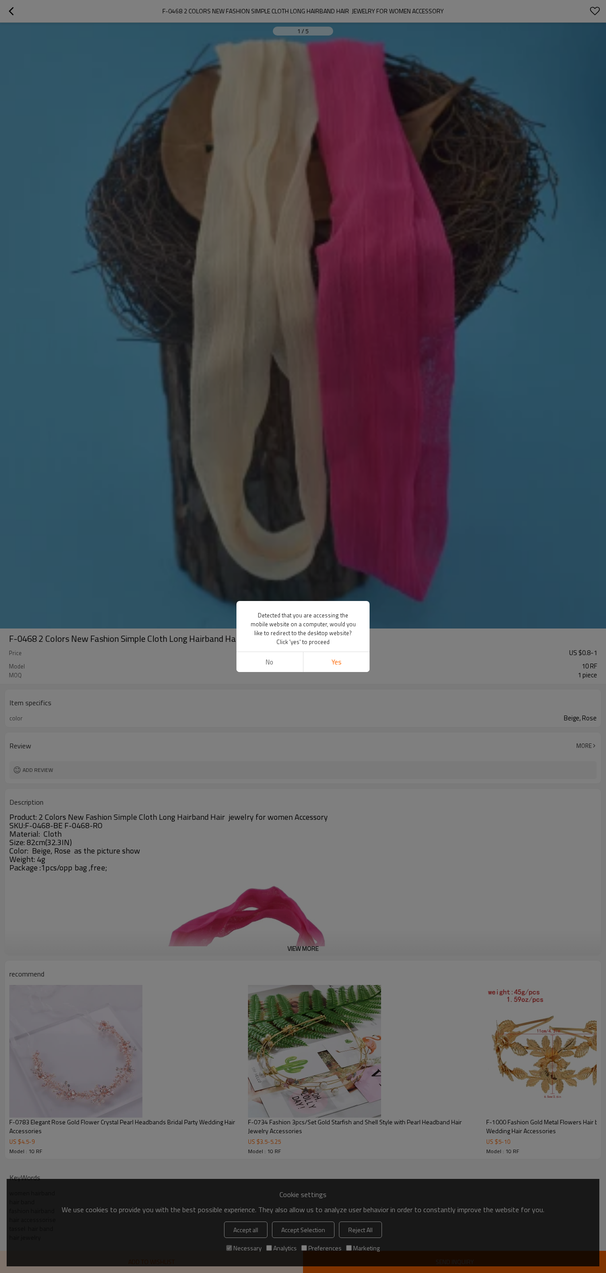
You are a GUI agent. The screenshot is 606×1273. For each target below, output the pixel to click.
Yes (336, 662)
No (269, 662)
